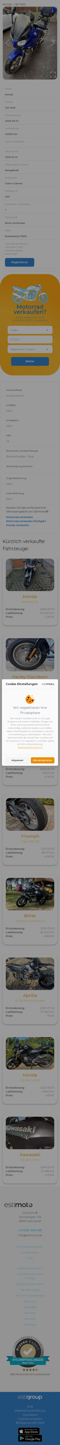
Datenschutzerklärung (30, 747)
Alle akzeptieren (42, 760)
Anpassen (17, 760)
